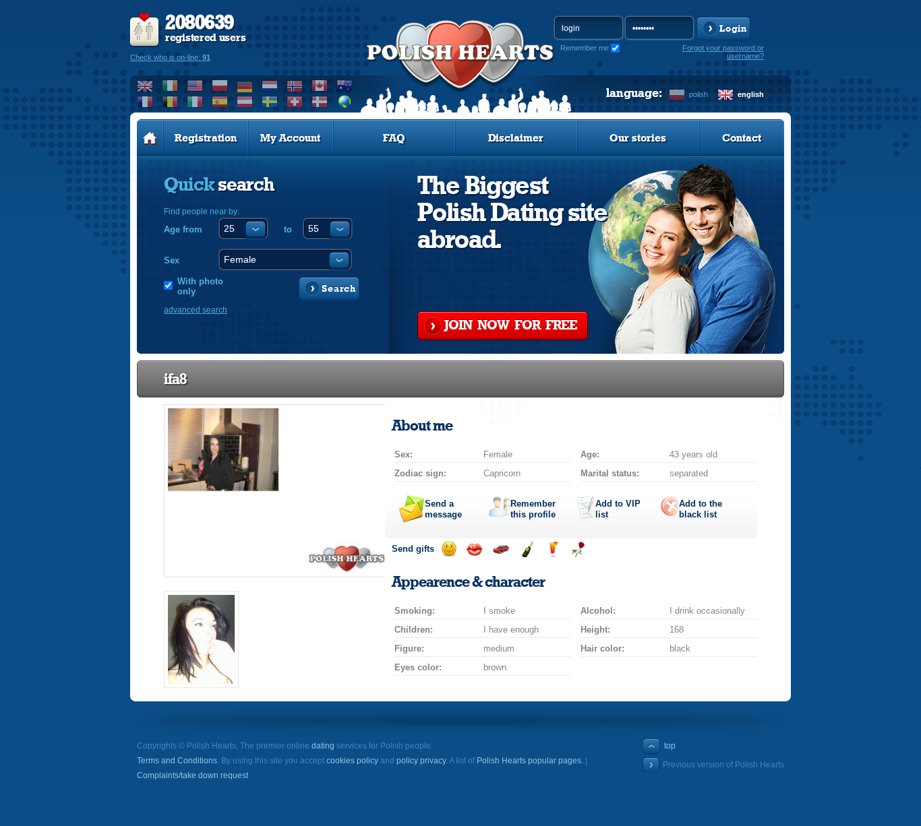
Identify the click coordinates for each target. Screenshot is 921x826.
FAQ (394, 138)
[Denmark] (319, 101)
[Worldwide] (344, 101)
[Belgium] (170, 101)
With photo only (200, 286)
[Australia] (344, 85)
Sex (171, 260)
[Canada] (319, 85)
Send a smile (448, 549)
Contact (741, 138)
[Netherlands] (270, 85)
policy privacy (421, 760)
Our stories (638, 138)
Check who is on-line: (170, 57)
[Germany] (245, 85)
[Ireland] (170, 85)
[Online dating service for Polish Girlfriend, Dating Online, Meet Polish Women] (460, 68)
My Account (290, 138)
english (751, 94)
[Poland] (220, 85)
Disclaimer (515, 138)
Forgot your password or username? (723, 52)
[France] (145, 101)
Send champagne (527, 549)
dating (322, 746)
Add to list (618, 509)
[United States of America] (195, 85)
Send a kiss (474, 549)
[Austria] (245, 101)
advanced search (195, 310)
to (288, 229)
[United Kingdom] (145, 85)
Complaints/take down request (192, 775)
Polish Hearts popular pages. (530, 760)
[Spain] (220, 101)
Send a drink (552, 549)
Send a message (443, 509)
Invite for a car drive (500, 549)
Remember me (584, 48)
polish (698, 94)
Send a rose (578, 549)
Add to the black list (700, 509)
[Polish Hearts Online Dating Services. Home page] (150, 138)
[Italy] (195, 101)
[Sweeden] (270, 101)
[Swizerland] (295, 101)
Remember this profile (533, 509)
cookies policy (352, 760)
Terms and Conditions (177, 760)
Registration (206, 138)
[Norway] (295, 85)
